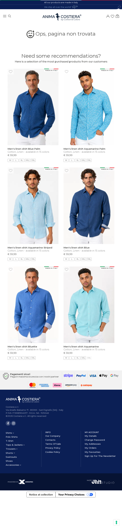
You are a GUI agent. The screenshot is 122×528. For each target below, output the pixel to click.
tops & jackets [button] (14, 445)
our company (52, 436)
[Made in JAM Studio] (100, 481)
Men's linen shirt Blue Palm (24, 148)
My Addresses (93, 444)
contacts (50, 440)
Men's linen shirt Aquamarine (81, 346)
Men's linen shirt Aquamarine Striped (30, 247)
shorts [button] (10, 453)
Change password (95, 440)
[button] (9, 16)
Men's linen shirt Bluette (22, 346)
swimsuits (11, 457)
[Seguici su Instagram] (13, 423)
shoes (9, 461)
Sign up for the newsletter (100, 456)
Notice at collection (41, 494)
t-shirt (9, 441)
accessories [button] (13, 465)
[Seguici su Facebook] (8, 423)
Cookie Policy (52, 452)
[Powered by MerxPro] (20, 481)
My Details (91, 436)
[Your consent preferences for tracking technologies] (116, 522)
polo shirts (12, 437)
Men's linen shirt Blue (77, 247)
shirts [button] (9, 433)
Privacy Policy (52, 448)
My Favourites (92, 452)
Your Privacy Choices (71, 494)
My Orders (90, 448)
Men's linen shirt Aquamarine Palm (84, 148)
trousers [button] (11, 449)
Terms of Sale (53, 444)
